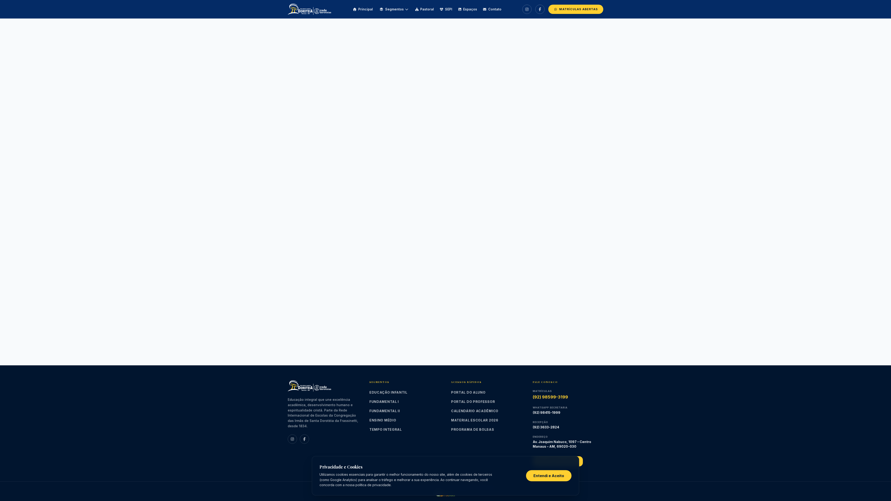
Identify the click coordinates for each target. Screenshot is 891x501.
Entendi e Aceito (548, 475)
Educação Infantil (388, 392)
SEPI (448, 9)
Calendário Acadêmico (474, 411)
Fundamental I (384, 402)
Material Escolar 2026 (474, 420)
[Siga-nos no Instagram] (527, 9)
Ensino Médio (382, 420)
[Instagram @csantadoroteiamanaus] (292, 439)
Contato (494, 9)
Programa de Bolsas (472, 429)
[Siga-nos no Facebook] (540, 9)
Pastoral (427, 9)
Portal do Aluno (468, 392)
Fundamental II (384, 411)
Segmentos (394, 9)
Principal (365, 9)
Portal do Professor (473, 402)
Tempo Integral (385, 429)
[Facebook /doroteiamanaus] (304, 439)
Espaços (470, 9)
